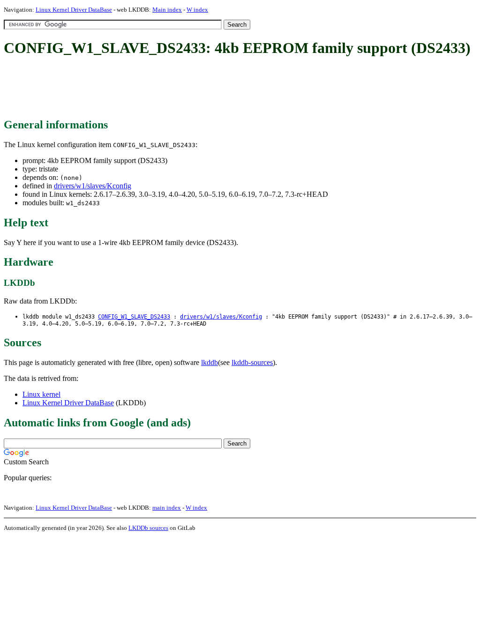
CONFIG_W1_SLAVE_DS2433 (134, 316)
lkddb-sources (252, 362)
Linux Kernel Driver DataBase (74, 9)
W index (197, 9)
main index (166, 507)
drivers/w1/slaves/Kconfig (92, 186)
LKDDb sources (148, 527)
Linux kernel (41, 394)
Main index (167, 9)
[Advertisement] (174, 88)
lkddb (209, 362)
